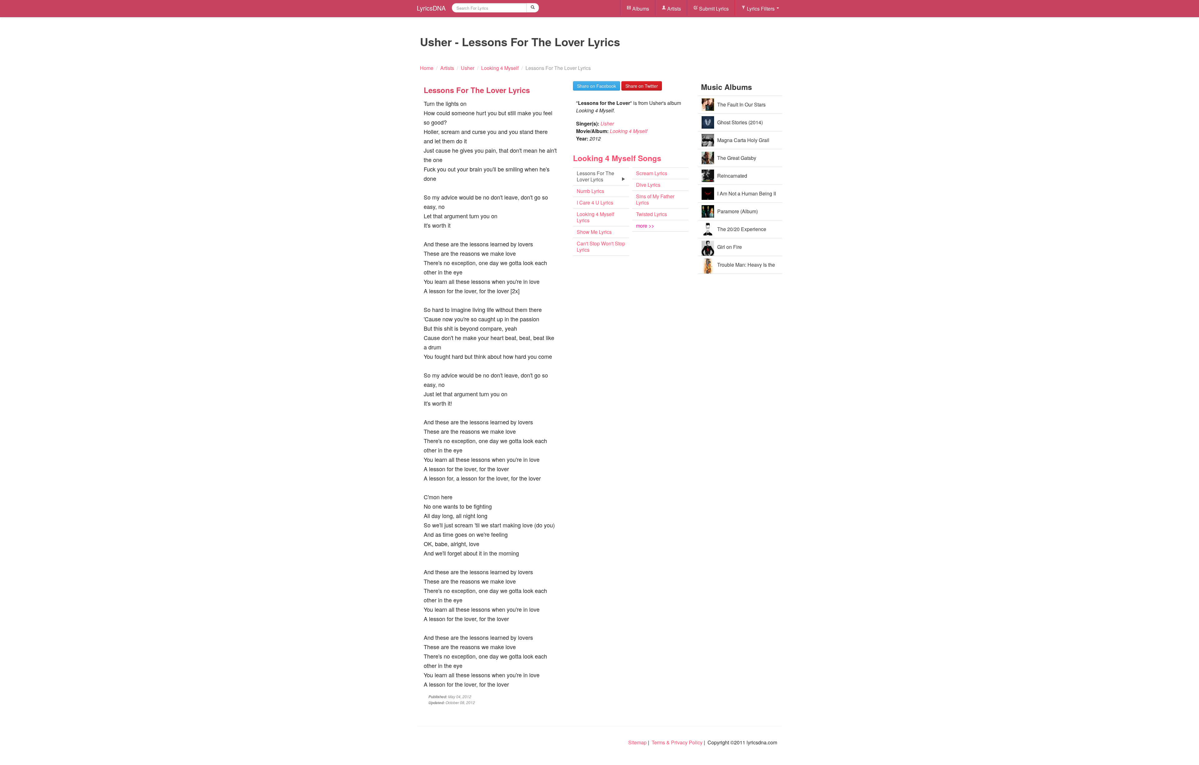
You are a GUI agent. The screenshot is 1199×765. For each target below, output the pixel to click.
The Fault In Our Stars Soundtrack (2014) (741, 107)
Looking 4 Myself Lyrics (595, 217)
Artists (673, 8)
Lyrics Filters (761, 8)
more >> (645, 225)
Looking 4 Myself (628, 131)
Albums (640, 8)
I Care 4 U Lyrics (595, 202)
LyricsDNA (431, 7)
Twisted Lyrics (651, 214)
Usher (607, 123)
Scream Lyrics (651, 173)
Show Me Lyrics (594, 231)
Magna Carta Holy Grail (743, 140)
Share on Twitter (641, 86)
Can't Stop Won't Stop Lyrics (601, 246)
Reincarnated (732, 175)
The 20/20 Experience (741, 229)
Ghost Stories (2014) (740, 122)
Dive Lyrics (648, 184)
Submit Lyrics (713, 8)
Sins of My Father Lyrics (655, 199)
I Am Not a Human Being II (746, 193)
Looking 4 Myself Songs (617, 158)
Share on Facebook (596, 86)
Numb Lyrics (590, 191)
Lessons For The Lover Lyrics (595, 176)
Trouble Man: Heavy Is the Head (746, 267)
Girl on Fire (729, 246)
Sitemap (637, 742)
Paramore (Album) (737, 211)
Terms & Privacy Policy (677, 742)
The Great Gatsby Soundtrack (736, 160)
